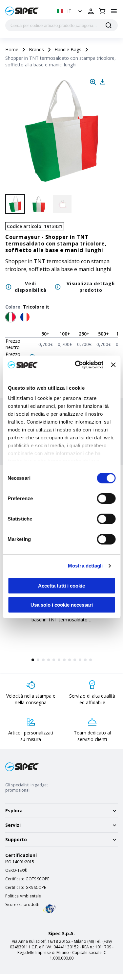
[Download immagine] (103, 82)
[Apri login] (91, 11)
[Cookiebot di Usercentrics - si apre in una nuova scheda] (77, 364)
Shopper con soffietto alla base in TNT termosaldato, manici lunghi (60, 619)
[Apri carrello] (102, 11)
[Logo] (22, 11)
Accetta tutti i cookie (61, 586)
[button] (70, 11)
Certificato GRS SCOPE (25, 887)
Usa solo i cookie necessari (62, 605)
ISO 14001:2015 (19, 862)
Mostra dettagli (85, 565)
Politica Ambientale (23, 896)
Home (11, 49)
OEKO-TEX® (16, 870)
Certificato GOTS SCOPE (27, 879)
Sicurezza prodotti (22, 904)
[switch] (106, 498)
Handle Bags (67, 49)
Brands (36, 49)
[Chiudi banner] (113, 364)
